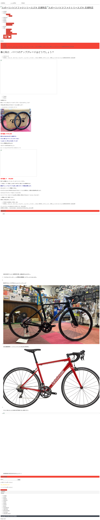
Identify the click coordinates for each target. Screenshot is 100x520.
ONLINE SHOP (7, 513)
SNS (4, 28)
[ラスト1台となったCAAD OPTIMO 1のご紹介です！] (51, 407)
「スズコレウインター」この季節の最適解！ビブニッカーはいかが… (20, 277)
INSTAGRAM (9, 32)
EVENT (5, 22)
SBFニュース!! (53, 57)
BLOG (4, 26)
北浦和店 (3, 3)
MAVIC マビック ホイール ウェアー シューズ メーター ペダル (20, 57)
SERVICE (5, 17)
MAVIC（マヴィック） (44, 57)
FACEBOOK (9, 29)
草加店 (23, 3)
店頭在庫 (73, 57)
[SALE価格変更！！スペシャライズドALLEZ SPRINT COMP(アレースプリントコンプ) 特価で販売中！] (51, 343)
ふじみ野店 (13, 3)
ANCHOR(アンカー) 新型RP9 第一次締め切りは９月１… (17, 274)
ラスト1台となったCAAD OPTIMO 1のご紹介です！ (16, 410)
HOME (5, 11)
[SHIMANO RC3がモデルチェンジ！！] (51, 413)
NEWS (4, 20)
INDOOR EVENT (10, 23)
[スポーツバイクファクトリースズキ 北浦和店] (47, 7)
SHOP (4, 13)
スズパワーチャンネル (11, 34)
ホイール (59, 57)
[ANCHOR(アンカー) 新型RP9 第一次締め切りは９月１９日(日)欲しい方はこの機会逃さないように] (51, 214)
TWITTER (8, 31)
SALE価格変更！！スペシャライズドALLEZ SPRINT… (16, 346)
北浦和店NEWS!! (66, 57)
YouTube (5, 512)
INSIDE (10, 16)
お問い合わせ (4, 490)
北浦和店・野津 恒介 (12, 202)
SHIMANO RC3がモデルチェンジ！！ (12, 473)
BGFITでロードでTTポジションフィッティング (14, 283)
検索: (2, 479)
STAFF (4, 19)
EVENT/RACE (9, 25)
